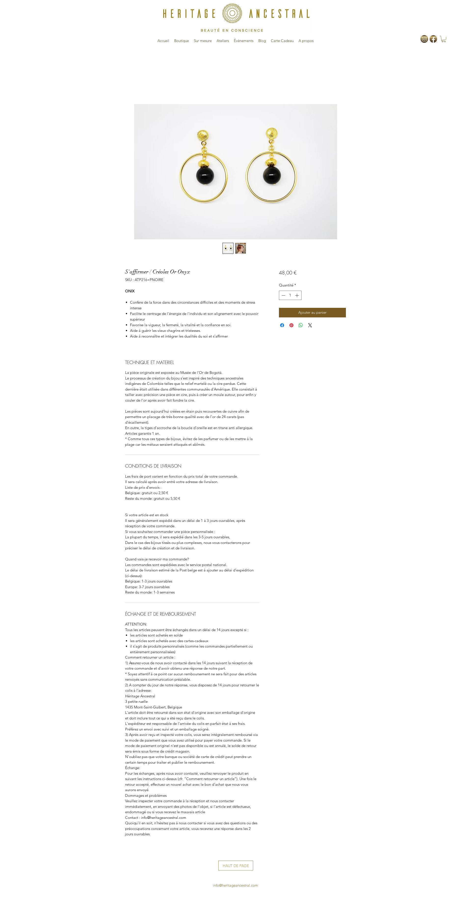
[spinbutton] (290, 295)
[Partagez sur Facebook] (282, 325)
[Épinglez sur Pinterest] (291, 325)
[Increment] (297, 295)
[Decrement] (283, 295)
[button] (443, 39)
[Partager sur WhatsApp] (301, 325)
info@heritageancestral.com (235, 885)
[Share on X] (310, 325)
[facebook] (433, 39)
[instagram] (424, 39)
